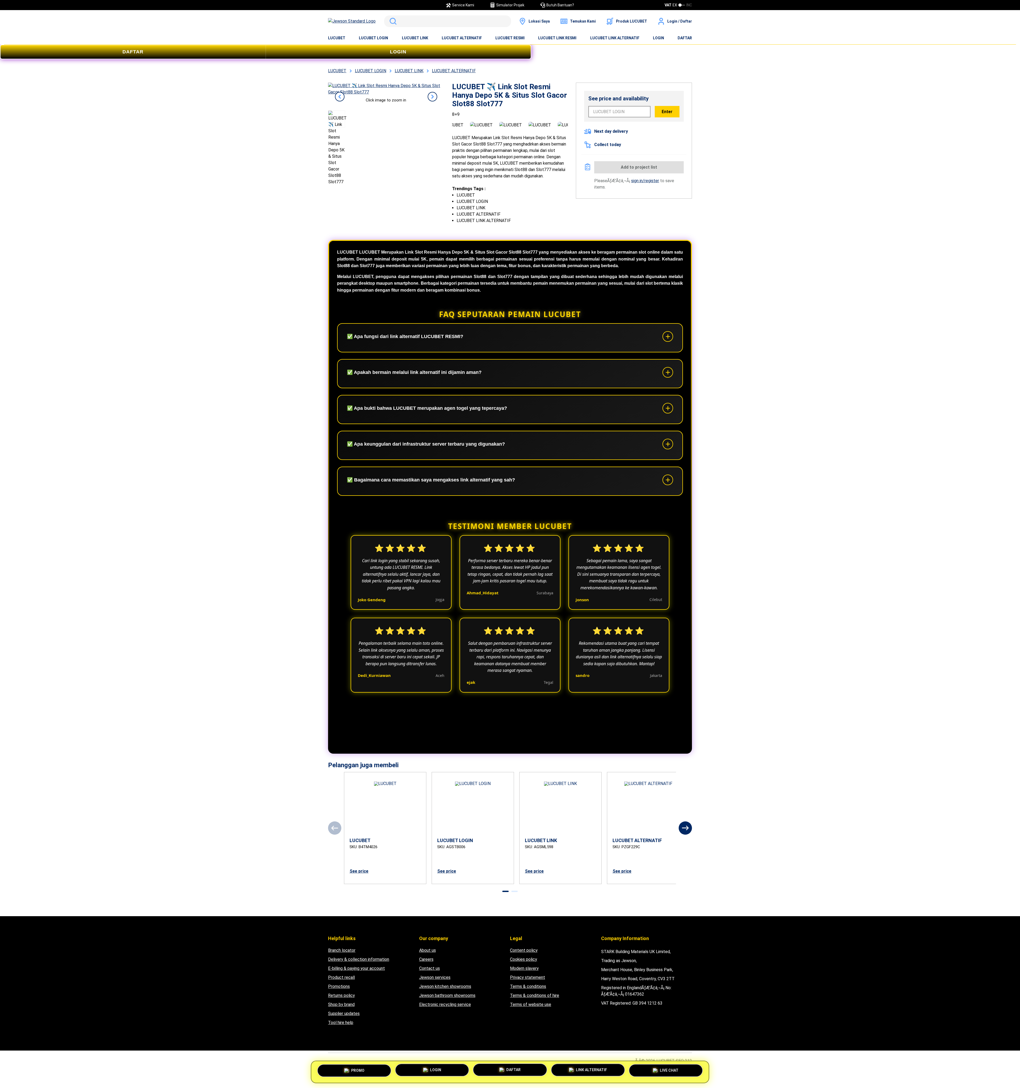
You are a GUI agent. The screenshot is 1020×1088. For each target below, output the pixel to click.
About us (427, 950)
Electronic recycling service (445, 1004)
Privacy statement (527, 977)
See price (359, 871)
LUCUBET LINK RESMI (557, 38)
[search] (447, 21)
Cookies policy (523, 959)
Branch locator (341, 950)
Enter (667, 111)
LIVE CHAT (669, 1070)
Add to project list (639, 167)
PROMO (357, 1070)
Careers (426, 959)
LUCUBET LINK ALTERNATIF (614, 38)
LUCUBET (336, 38)
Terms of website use (530, 1004)
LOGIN (658, 38)
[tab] (505, 891)
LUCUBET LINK (415, 38)
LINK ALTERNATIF (591, 1070)
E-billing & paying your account (356, 968)
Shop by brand (341, 1004)
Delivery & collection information (358, 959)
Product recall (341, 977)
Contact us (429, 968)
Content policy (524, 950)
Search (392, 21)
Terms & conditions (528, 986)
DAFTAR (685, 38)
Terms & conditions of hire (534, 995)
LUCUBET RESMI (510, 38)
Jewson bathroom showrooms (447, 995)
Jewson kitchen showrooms (445, 986)
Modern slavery (524, 968)
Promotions (339, 986)
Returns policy (341, 995)
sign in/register (645, 180)
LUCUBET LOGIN (373, 38)
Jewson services (434, 977)
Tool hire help (340, 1022)
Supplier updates (344, 1013)
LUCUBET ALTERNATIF (462, 38)
